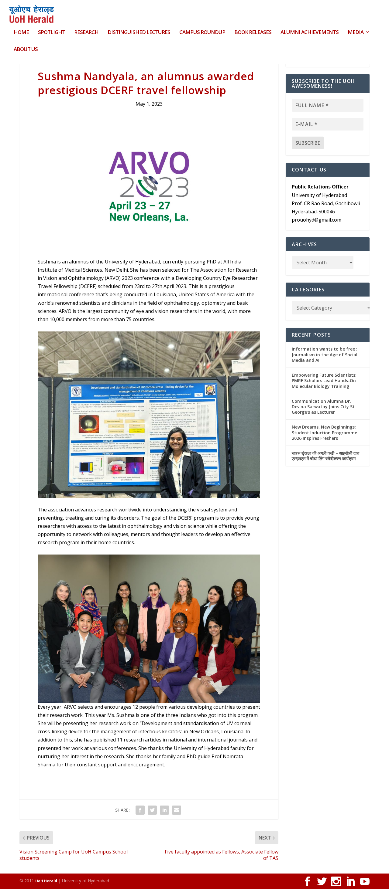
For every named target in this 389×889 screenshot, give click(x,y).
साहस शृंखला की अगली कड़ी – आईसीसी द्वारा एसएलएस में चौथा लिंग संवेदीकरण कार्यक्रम (325, 455)
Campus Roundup (202, 33)
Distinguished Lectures (139, 33)
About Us (26, 50)
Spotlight (51, 33)
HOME (21, 33)
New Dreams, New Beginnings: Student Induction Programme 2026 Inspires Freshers (324, 432)
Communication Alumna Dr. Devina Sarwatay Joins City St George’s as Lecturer (323, 406)
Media (355, 33)
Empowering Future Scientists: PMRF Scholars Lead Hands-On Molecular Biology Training (324, 380)
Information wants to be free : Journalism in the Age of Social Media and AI (324, 354)
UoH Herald (46, 881)
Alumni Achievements (310, 33)
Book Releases (252, 33)
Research (86, 33)
